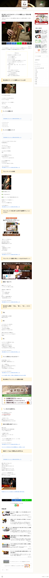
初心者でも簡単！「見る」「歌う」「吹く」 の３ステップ (17, 64)
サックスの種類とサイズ (12, 57)
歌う (9, 67)
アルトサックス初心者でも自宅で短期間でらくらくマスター (17, 60)
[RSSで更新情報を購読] (18, 505)
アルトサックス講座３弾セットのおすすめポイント (15, 61)
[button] (29, 43)
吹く (9, 68)
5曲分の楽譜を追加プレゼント (13, 74)
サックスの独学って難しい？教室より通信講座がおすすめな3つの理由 (14, 375)
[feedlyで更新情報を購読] (16, 505)
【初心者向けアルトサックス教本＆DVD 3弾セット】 (12, 118)
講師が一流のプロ (11, 63)
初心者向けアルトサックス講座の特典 (13, 71)
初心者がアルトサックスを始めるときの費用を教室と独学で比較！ (13, 491)
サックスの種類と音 (12, 56)
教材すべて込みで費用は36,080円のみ (14, 75)
